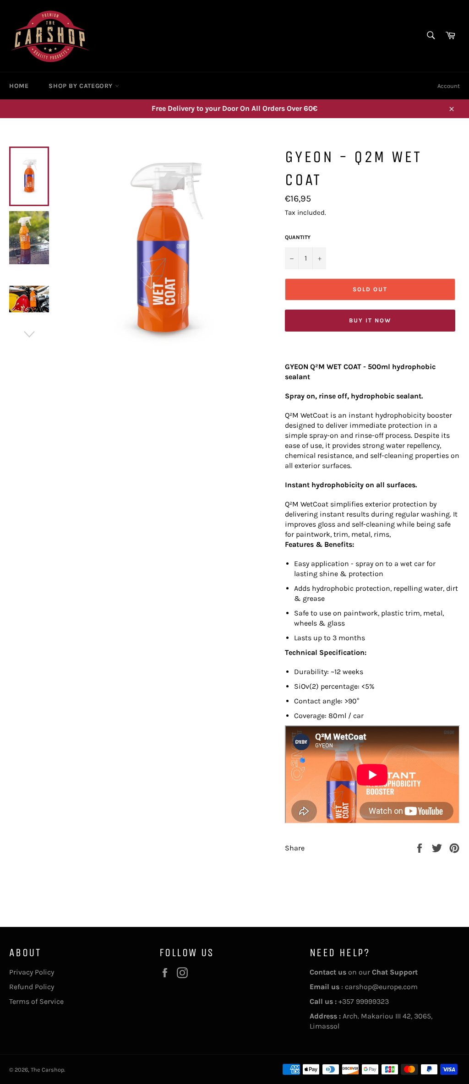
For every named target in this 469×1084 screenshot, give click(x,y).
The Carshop (47, 1069)
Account (448, 85)
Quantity (298, 237)
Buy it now (370, 320)
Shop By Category (82, 86)
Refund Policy (31, 986)
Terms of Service (36, 1001)
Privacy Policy (31, 972)
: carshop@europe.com (364, 986)
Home (18, 86)
